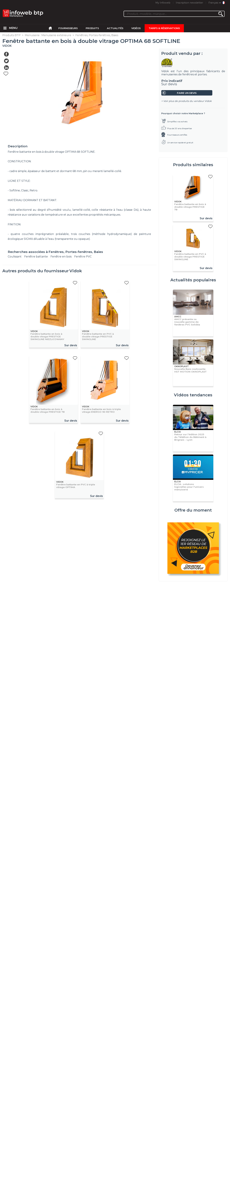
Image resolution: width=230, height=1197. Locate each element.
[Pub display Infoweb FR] (193, 548)
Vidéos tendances (193, 394)
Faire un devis (186, 93)
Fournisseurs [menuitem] (68, 28)
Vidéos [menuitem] (136, 28)
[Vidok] (193, 63)
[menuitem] (5, 28)
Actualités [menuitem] (115, 28)
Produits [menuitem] (92, 28)
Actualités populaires (193, 279)
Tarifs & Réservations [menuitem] (164, 28)
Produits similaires (193, 164)
